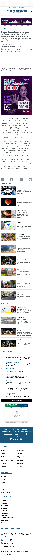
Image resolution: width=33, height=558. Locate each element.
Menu (2, 11)
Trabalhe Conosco (4, 509)
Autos (3, 450)
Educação (20, 460)
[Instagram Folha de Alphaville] (14, 439)
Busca (31, 11)
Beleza (3, 453)
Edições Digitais (22, 457)
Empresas (20, 463)
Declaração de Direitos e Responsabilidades (7, 515)
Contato (3, 500)
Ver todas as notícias (16, 400)
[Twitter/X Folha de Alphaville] (18, 439)
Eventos (3, 489)
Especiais (20, 466)
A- (27, 29)
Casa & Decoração (7, 460)
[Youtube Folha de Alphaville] (21, 439)
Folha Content (5, 492)
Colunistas (20, 450)
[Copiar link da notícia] (30, 179)
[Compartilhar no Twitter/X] (11, 179)
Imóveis (3, 476)
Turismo (3, 486)
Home (3, 479)
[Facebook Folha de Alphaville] (11, 439)
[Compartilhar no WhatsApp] (21, 179)
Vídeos (3, 482)
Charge (3, 463)
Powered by (4, 554)
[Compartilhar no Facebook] (2, 179)
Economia (20, 453)
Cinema (3, 466)
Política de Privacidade (4, 504)
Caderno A (4, 457)
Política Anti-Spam (5, 521)
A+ (30, 29)
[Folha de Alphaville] (16, 11)
